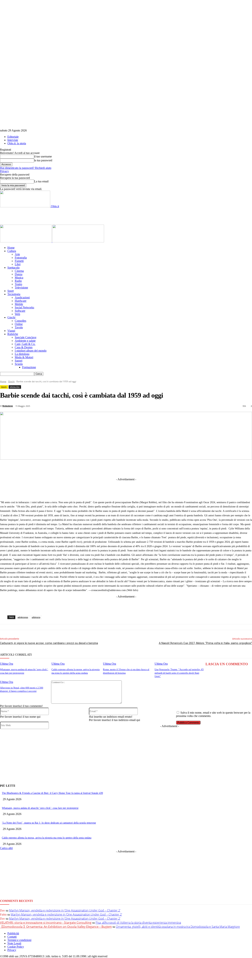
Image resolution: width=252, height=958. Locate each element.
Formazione (29, 367)
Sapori (18, 360)
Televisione (21, 287)
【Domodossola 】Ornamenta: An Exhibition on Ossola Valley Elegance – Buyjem (56, 927)
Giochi (11, 317)
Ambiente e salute (25, 340)
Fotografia (21, 257)
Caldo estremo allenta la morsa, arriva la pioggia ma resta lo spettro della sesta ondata (46, 837)
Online (19, 324)
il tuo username (43, 156)
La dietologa (22, 354)
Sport (10, 290)
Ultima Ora (15, 386)
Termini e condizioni (19, 940)
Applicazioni (22, 297)
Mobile (19, 304)
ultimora (36, 617)
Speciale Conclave (25, 337)
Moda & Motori (24, 357)
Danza (18, 274)
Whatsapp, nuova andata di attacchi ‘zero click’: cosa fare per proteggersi (40, 808)
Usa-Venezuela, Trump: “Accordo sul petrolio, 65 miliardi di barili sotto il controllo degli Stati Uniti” (179, 672)
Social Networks (24, 307)
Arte (17, 254)
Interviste (12, 140)
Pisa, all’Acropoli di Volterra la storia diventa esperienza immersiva (138, 923)
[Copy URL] (189, 468)
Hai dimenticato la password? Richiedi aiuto (25, 167)
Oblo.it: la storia (16, 143)
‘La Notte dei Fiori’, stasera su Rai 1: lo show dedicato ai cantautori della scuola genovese (49, 822)
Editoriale (13, 136)
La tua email (41, 181)
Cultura (11, 251)
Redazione (7, 405)
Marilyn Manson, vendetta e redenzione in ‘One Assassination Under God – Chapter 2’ (64, 910)
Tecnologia (13, 294)
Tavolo (19, 327)
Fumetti (19, 260)
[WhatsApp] (148, 468)
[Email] (161, 468)
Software (20, 310)
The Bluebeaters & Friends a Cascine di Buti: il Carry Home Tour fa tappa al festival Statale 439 (52, 793)
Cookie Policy (15, 946)
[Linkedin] (107, 468)
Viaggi (11, 330)
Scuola (19, 363)
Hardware (20, 300)
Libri (17, 264)
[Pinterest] (134, 468)
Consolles (20, 320)
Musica (19, 277)
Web (17, 314)
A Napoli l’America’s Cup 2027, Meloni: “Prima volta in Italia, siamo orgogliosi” (205, 643)
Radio (18, 280)
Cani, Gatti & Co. (25, 344)
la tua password (43, 160)
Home (11, 247)
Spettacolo (13, 267)
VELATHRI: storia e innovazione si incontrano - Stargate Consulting (46, 923)
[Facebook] (80, 468)
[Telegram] (121, 468)
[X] (93, 468)
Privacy (4, 171)
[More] (202, 468)
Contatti (12, 936)
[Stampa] (175, 468)
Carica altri (6, 848)
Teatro (18, 284)
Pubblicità (13, 933)
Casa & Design (23, 347)
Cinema (19, 270)
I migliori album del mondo (30, 350)
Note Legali (14, 943)
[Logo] (26, 241)
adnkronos (23, 617)
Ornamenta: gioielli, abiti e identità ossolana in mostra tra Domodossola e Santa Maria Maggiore (178, 927)
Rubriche (12, 334)
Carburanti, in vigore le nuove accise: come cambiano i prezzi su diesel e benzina (49, 643)
